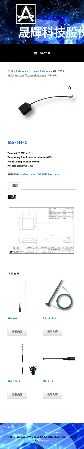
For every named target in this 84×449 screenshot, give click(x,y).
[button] (70, 88)
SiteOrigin (43, 441)
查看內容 (17, 332)
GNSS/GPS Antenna (48, 174)
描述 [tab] (15, 185)
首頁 (10, 75)
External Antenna (39, 71)
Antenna (21, 71)
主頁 (10, 71)
